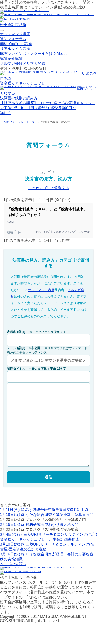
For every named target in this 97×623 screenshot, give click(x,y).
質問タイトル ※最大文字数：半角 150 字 (36, 368)
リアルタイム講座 (15, 49)
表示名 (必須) (36, 332)
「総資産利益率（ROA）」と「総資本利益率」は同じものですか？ (47, 212)
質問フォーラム (13, 39)
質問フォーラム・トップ (19, 122)
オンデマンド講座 (15, 34)
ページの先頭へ (13, 564)
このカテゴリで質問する (48, 188)
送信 (48, 477)
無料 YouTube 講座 (16, 44)
